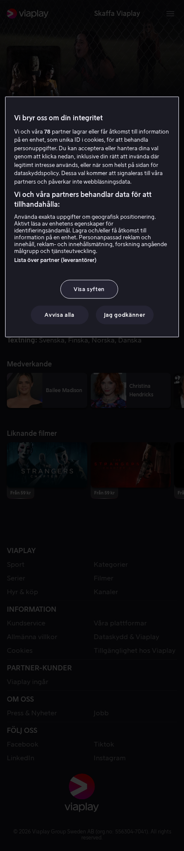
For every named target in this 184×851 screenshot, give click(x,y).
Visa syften (89, 289)
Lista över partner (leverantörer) (55, 260)
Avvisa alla (59, 315)
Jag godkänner (124, 315)
